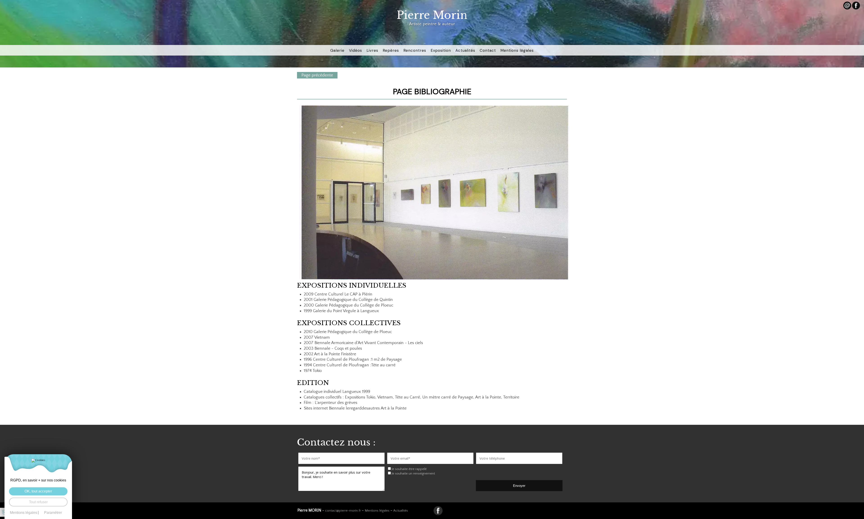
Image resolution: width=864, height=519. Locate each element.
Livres (372, 50)
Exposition (441, 50)
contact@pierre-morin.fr (343, 510)
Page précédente (317, 75)
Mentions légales (517, 50)
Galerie (337, 50)
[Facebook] (856, 5)
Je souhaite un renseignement (413, 473)
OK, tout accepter (38, 491)
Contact (488, 50)
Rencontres (414, 50)
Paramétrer (53, 513)
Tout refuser (38, 502)
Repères (391, 50)
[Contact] (847, 5)
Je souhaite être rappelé (409, 469)
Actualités (465, 50)
